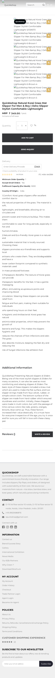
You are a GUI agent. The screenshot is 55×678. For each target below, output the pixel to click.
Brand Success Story (11, 543)
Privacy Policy (8, 618)
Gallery (5, 548)
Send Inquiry (27, 149)
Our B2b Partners (10, 560)
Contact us (7, 539)
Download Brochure (11, 569)
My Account (7, 581)
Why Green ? (8, 565)
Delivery (6, 161)
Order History (8, 585)
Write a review (42, 434)
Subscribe (46, 663)
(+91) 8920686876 (13, 513)
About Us (6, 614)
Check (37, 166)
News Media (7, 556)
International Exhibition (13, 552)
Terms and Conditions (12, 631)
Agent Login (8, 598)
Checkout (6, 589)
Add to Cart (27, 138)
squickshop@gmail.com (17, 517)
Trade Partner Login (11, 594)
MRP (5, 113)
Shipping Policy (9, 627)
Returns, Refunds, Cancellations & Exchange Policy (25, 623)
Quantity (6, 125)
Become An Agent (10, 602)
